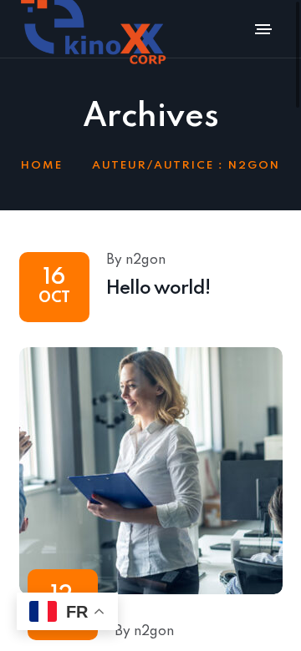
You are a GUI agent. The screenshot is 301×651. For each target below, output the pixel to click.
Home (42, 165)
